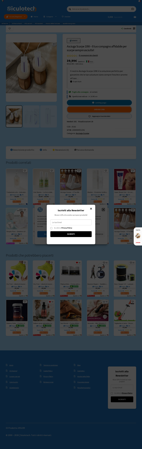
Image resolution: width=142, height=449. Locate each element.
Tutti (138, 230)
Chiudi (138, 242)
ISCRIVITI (71, 234)
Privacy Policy (66, 228)
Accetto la (63, 228)
